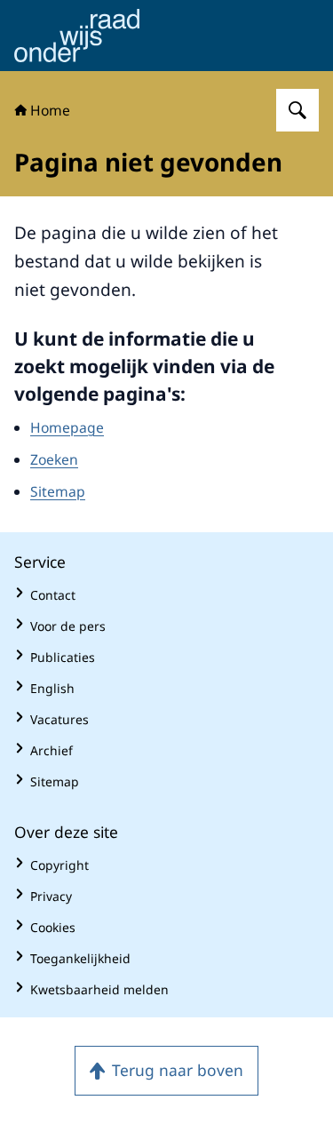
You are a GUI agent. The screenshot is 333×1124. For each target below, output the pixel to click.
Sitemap (57, 491)
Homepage (67, 427)
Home (50, 110)
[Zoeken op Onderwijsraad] (297, 110)
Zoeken (54, 459)
